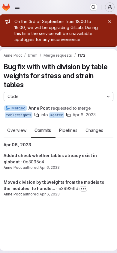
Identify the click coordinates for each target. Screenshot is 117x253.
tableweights (18, 115)
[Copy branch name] (36, 114)
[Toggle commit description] (83, 189)
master (56, 115)
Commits (42, 130)
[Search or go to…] (93, 7)
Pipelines (68, 130)
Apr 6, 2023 (84, 114)
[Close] (109, 21)
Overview (16, 130)
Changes (94, 130)
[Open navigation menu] (17, 7)
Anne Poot (13, 167)
